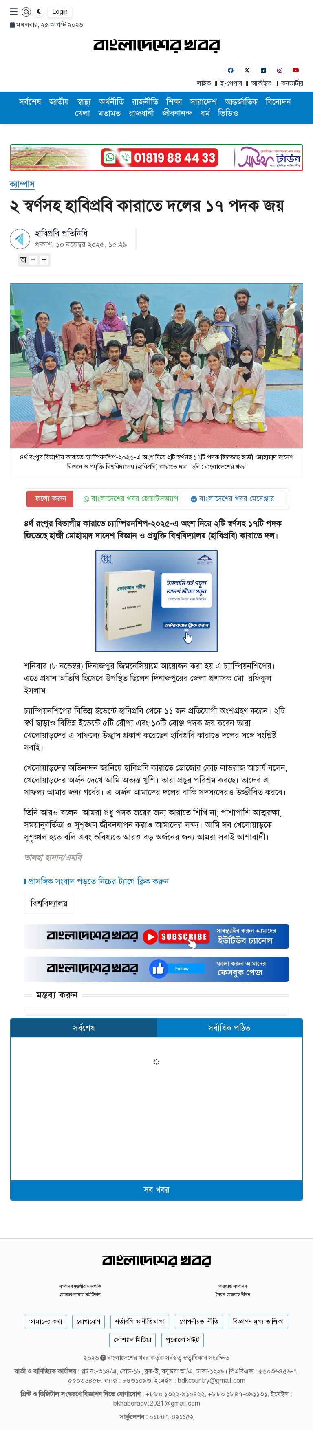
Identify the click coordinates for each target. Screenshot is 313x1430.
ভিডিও (228, 113)
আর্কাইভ (261, 83)
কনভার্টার (292, 83)
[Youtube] (296, 70)
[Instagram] (280, 70)
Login (60, 12)
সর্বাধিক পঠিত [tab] (229, 1028)
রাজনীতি (145, 102)
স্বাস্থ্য (84, 102)
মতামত (109, 113)
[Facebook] (231, 70)
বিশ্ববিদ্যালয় (49, 903)
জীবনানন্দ (177, 113)
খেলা (82, 113)
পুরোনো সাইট (182, 1340)
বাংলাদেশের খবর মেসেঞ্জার (235, 498)
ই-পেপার (231, 83)
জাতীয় (59, 102)
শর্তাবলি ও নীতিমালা (140, 1322)
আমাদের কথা (45, 1322)
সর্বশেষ (30, 102)
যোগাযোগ (88, 1322)
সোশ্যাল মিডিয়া (132, 1340)
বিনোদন (278, 102)
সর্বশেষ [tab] (84, 1028)
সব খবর (157, 1190)
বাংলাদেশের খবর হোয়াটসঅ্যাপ (134, 498)
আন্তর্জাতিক (241, 102)
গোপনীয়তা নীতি (198, 1322)
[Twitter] (247, 70)
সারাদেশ (203, 102)
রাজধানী (141, 113)
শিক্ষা (174, 102)
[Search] (26, 12)
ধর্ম (205, 113)
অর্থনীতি (111, 102)
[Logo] (156, 45)
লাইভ (204, 83)
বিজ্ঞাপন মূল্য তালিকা (258, 1322)
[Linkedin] (263, 70)
